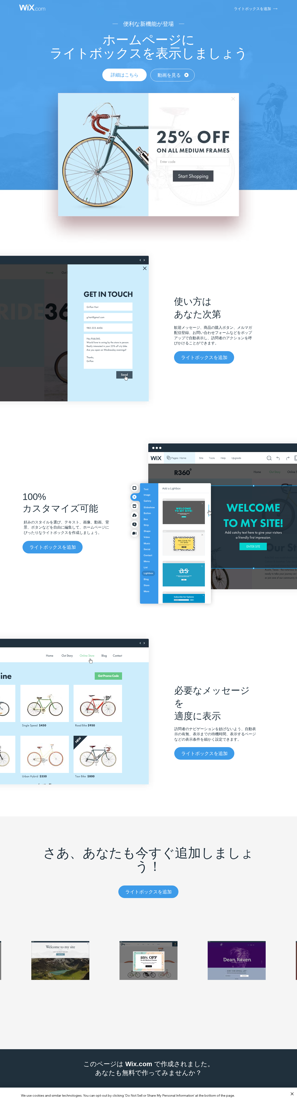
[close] (292, 1094)
